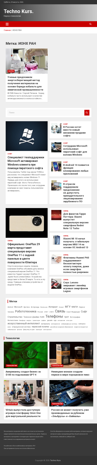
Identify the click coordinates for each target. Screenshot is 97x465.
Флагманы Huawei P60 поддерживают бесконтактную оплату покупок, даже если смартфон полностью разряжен (76, 265)
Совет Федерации (73, 312)
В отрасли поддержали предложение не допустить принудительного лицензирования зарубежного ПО (73, 193)
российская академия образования (61, 327)
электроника (47, 329)
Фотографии (75, 317)
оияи (9, 327)
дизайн (50, 320)
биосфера (22, 320)
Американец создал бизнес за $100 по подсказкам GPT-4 (23, 373)
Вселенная (43, 307)
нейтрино (82, 324)
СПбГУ (46, 312)
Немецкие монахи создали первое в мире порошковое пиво (70, 373)
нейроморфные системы (69, 324)
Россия (40, 312)
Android (10, 307)
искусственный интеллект (24, 323)
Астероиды (35, 307)
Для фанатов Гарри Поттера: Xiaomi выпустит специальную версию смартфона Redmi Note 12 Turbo (76, 221)
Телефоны (54, 316)
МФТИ (75, 307)
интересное (61, 320)
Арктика (26, 307)
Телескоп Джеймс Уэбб (33, 317)
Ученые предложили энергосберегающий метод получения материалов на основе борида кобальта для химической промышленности (25, 83)
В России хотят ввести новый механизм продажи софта (74, 131)
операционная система (21, 327)
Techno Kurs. (19, 11)
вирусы (29, 320)
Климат (61, 307)
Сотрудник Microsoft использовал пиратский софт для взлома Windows (75, 150)
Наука (11, 71)
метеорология (55, 324)
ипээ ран (69, 320)
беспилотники (13, 320)
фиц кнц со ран (29, 329)
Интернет (53, 307)
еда (55, 320)
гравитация (36, 320)
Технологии (13, 338)
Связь (10, 241)
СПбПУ (51, 312)
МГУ (67, 306)
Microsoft (18, 307)
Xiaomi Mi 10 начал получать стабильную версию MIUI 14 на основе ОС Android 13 (76, 243)
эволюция (39, 329)
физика (19, 329)
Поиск (86, 113)
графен (43, 320)
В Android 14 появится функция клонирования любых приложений (76, 169)
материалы (45, 324)
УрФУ (66, 317)
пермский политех (40, 326)
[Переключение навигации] (7, 24)
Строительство (15, 317)
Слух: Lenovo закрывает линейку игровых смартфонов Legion (75, 287)
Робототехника (25, 311)
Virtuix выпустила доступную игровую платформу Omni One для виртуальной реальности (23, 413)
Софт (10, 154)
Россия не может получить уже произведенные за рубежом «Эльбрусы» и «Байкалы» (70, 413)
